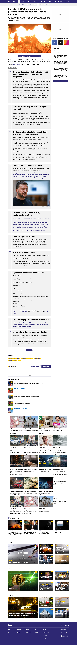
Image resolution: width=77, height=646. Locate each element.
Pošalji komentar (46, 366)
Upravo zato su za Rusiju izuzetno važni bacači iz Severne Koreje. (29, 230)
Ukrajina (30, 358)
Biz (8, 632)
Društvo (57, 558)
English (36, 632)
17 (11, 395)
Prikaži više (29, 350)
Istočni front (24, 358)
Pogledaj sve (60, 80)
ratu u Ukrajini (16, 64)
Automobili (28, 632)
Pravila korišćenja (46, 632)
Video (36, 629)
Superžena (19, 634)
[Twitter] (60, 42)
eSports (27, 629)
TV (35, 631)
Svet (9, 23)
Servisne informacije (60, 601)
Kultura (18, 632)
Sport (9, 631)
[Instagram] (66, 42)
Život (9, 634)
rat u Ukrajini (17, 358)
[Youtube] (68, 625)
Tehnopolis (28, 631)
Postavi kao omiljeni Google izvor (26, 56)
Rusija (11, 358)
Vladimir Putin (37, 358)
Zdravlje (19, 629)
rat (19, 360)
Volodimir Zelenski (13, 360)
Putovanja (19, 631)
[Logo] (9, 2)
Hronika (57, 609)
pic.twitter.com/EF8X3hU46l (20, 311)
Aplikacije (45, 635)
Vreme (36, 634)
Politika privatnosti (47, 634)
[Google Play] (64, 632)
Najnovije (15, 1)
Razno (10, 560)
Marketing (45, 629)
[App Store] (64, 636)
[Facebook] (54, 42)
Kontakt (44, 638)
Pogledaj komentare (35, 366)
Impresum (45, 631)
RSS (43, 637)
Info (9, 629)
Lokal (27, 634)
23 (9, 366)
